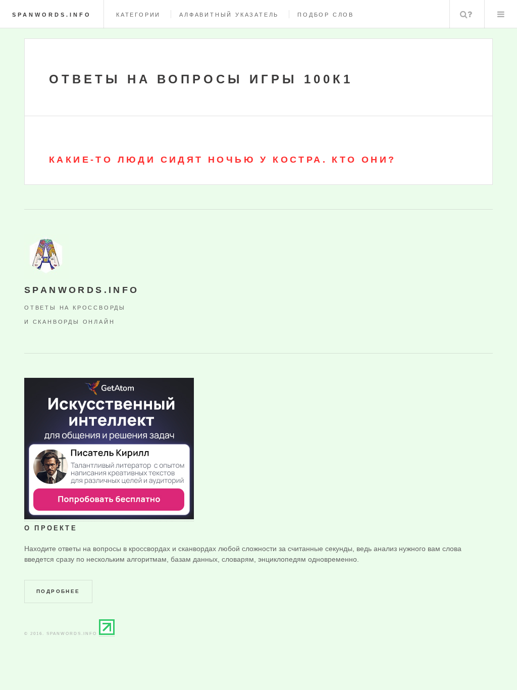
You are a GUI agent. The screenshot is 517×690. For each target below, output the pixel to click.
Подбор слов (325, 15)
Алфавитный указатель (229, 15)
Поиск (466, 14)
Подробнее (58, 591)
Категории (138, 15)
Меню (501, 14)
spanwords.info (51, 15)
